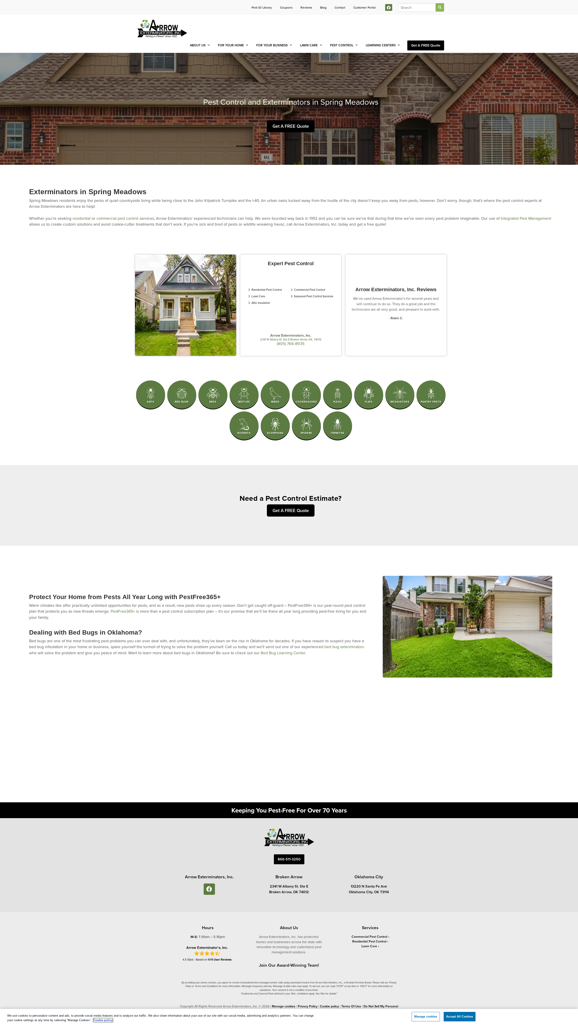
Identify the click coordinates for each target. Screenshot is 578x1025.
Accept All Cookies (459, 1016)
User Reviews (220, 959)
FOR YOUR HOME (231, 45)
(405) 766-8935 (291, 343)
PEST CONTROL (341, 45)
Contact (340, 7)
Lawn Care (258, 296)
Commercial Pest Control (309, 290)
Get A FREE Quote (425, 45)
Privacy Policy (307, 1006)
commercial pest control (117, 218)
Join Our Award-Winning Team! (289, 965)
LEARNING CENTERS (381, 45)
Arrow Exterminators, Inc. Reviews (395, 289)
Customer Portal (364, 7)
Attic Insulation (261, 303)
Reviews (306, 7)
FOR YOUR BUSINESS (272, 45)
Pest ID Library (262, 7)
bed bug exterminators (344, 646)
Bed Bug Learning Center (283, 653)
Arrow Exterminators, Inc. (290, 335)
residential (81, 218)
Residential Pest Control (267, 290)
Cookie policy (329, 1006)
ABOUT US (197, 45)
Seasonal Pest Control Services (313, 296)
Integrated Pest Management (526, 218)
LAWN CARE (309, 45)
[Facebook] (388, 7)
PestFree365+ (123, 611)
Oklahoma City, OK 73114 (369, 892)
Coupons (286, 7)
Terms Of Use (351, 1006)
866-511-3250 (289, 859)
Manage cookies (283, 1006)
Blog (323, 7)
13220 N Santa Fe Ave (369, 886)
